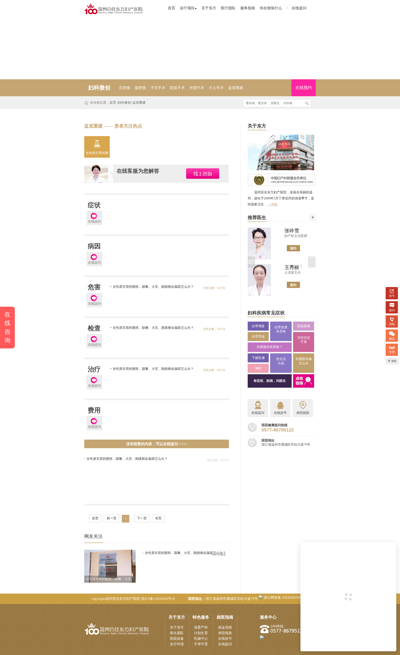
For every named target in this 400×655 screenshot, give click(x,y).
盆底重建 (235, 88)
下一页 (142, 518)
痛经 (258, 368)
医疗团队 (228, 8)
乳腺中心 (201, 638)
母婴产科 (201, 627)
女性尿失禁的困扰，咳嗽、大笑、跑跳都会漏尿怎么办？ (97, 153)
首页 (171, 8)
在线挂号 (225, 638)
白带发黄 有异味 (281, 329)
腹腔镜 (140, 88)
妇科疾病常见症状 (266, 312)
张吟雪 (291, 230)
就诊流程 (225, 627)
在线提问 (299, 8)
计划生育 (201, 633)
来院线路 (225, 633)
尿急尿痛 (303, 326)
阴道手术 (177, 88)
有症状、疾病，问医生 (269, 381)
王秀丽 (291, 267)
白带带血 (258, 336)
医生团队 (177, 633)
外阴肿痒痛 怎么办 (304, 361)
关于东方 (208, 8)
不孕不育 (201, 644)
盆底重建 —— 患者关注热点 (113, 125)
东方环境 (177, 644)
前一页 (111, 518)
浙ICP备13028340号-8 (158, 599)
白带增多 (258, 326)
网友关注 (93, 536)
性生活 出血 (281, 361)
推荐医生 (257, 217)
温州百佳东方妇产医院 (122, 599)
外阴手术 (196, 88)
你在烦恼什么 (271, 8)
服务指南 (247, 8)
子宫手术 (157, 88)
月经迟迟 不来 (303, 340)
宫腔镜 (124, 88)
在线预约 (303, 87)
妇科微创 (124, 102)
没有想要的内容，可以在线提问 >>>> (156, 444)
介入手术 (216, 88)
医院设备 (177, 638)
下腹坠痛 (258, 358)
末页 (158, 518)
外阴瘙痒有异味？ (270, 347)
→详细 (272, 204)
